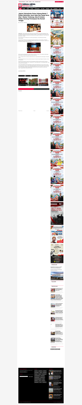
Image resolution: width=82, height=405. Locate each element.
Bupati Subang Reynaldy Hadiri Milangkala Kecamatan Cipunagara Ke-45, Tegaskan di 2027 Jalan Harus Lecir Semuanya (59, 333)
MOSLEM (36, 380)
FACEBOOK (30, 1)
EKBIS (41, 372)
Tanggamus (44, 382)
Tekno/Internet (42, 377)
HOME (20, 8)
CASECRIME (36, 372)
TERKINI (36, 374)
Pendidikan (47, 8)
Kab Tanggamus (37, 8)
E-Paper (33, 1)
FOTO (40, 380)
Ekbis (51, 8)
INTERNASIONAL (37, 375)
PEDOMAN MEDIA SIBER (37, 1)
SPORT (40, 374)
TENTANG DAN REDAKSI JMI (22, 1)
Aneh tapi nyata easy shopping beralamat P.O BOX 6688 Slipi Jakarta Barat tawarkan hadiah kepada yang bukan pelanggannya (57, 377)
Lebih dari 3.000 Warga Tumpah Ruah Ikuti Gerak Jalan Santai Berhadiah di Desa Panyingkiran (59, 304)
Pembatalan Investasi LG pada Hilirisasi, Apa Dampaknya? (56, 267)
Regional (31, 8)
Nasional (23, 8)
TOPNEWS (27, 1)
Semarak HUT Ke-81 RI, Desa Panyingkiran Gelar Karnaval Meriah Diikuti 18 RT (59, 289)
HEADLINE (44, 372)
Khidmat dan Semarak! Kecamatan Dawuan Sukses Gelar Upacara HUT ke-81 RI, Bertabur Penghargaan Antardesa (59, 318)
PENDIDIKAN (44, 374)
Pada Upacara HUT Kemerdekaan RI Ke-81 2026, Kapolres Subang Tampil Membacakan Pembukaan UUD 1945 (59, 325)
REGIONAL (42, 375)
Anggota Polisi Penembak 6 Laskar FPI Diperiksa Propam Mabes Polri (57, 395)
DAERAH (26, 22)
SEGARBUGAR (37, 377)
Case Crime (42, 8)
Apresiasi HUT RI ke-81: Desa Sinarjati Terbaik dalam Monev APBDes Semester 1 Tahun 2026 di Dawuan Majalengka (59, 311)
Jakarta (28, 8)
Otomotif (43, 380)
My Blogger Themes (59, 402)
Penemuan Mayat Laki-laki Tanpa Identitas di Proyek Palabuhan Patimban (57, 389)
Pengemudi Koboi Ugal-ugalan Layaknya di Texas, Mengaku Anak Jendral (57, 371)
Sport (60, 8)
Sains (40, 382)
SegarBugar (55, 8)
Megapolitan (36, 382)
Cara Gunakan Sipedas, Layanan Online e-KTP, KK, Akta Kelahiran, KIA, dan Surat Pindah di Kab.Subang (57, 383)
